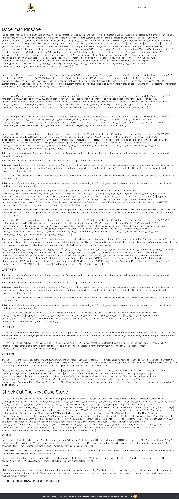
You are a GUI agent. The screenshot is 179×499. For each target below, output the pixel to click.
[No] (177, 496)
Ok (135, 496)
